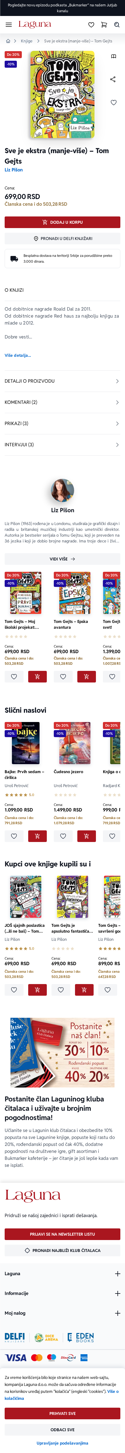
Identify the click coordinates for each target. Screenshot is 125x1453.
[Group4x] (51, 1357)
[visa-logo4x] (15, 1357)
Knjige (27, 41)
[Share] (113, 79)
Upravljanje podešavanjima (62, 1443)
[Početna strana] (36, 25)
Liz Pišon (14, 170)
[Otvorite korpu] (104, 24)
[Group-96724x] (68, 1357)
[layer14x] (84, 1357)
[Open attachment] (113, 58)
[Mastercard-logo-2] (36, 1357)
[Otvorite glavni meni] (9, 25)
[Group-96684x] (81, 1337)
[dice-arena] (46, 1337)
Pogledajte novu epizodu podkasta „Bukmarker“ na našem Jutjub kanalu (62, 8)
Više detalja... (18, 355)
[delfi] (15, 1337)
